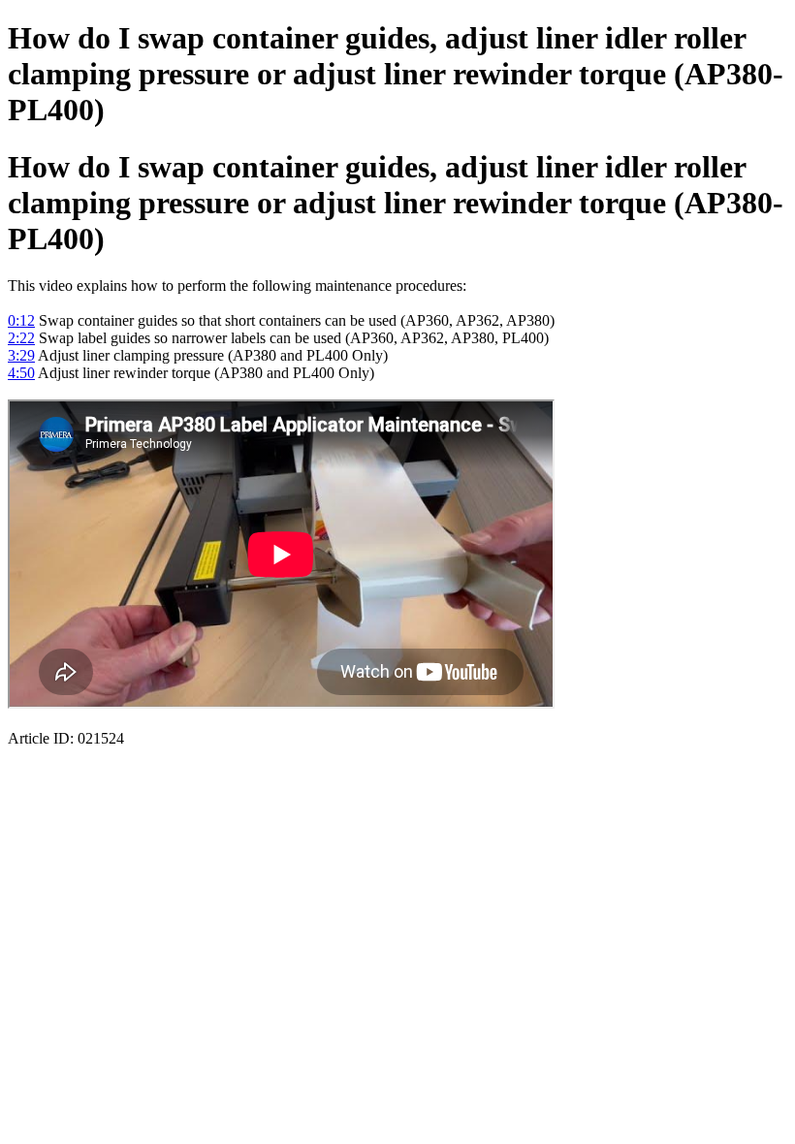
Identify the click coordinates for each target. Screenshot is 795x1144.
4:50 (21, 373)
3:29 (21, 355)
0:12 (21, 320)
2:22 (21, 338)
